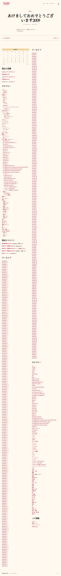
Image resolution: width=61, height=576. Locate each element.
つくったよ (4, 121)
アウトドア (4, 112)
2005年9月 (4, 551)
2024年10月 (4, 297)
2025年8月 (4, 281)
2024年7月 (4, 302)
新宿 (4, 206)
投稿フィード (35, 523)
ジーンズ (5, 129)
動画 (4, 191)
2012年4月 (4, 432)
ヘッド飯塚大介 (19, 248)
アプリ (5, 103)
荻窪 (4, 214)
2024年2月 (4, 310)
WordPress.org (35, 526)
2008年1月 (4, 505)
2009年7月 (4, 475)
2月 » (27, 64)
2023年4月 (4, 327)
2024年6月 (4, 304)
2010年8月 (4, 455)
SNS (47, 3)
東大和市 (4, 221)
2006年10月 (4, 529)
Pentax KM (5, 155)
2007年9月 (4, 511)
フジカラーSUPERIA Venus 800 (10, 190)
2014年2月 (4, 401)
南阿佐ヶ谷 (5, 203)
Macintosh (5, 105)
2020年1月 (4, 340)
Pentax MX (5, 157)
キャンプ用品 (6, 113)
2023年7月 (4, 322)
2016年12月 (4, 356)
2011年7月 (4, 439)
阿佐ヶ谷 (5, 216)
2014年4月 (4, 398)
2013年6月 (4, 409)
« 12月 (4, 64)
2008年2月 (4, 503)
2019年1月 (4, 341)
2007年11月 (4, 508)
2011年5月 (4, 440)
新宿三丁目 (5, 208)
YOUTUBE (6, 193)
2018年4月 (4, 350)
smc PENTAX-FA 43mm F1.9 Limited (10, 172)
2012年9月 (4, 424)
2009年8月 (4, 473)
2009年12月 (4, 468)
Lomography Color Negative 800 (10, 183)
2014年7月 (4, 393)
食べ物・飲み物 (5, 231)
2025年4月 (4, 287)
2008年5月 (4, 498)
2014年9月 (4, 389)
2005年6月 (4, 556)
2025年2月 (4, 290)
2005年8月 (4, 552)
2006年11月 (4, 528)
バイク (3, 126)
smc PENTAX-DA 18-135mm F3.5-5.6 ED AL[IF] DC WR (15, 167)
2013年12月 (4, 404)
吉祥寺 (4, 204)
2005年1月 (4, 564)
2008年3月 (4, 501)
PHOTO (51, 3)
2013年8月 (4, 406)
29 (19, 62)
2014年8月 (4, 391)
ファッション (5, 128)
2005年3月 (4, 561)
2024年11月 (4, 295)
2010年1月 (4, 467)
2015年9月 (4, 373)
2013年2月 (4, 416)
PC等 (3, 96)
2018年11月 (4, 345)
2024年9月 (4, 299)
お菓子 (4, 232)
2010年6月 (4, 458)
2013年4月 (4, 412)
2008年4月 (4, 500)
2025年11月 (4, 276)
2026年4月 (4, 267)
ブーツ (4, 131)
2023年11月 (4, 315)
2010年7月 (4, 457)
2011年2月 (4, 445)
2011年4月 (4, 442)
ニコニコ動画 (7, 195)
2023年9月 (4, 318)
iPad (4, 100)
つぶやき (4, 123)
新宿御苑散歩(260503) (6, 243)
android (4, 97)
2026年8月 (4, 261)
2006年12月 (4, 526)
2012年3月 (4, 434)
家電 (3, 196)
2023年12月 (4, 313)
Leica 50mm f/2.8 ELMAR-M (9, 142)
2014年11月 (4, 386)
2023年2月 (4, 330)
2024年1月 (4, 312)
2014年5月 (4, 396)
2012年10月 (4, 422)
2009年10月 (4, 472)
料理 (4, 235)
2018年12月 (4, 343)
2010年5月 (4, 460)
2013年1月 (4, 417)
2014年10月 (4, 388)
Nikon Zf (4, 150)
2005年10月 (4, 549)
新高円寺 (5, 209)
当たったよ (4, 198)
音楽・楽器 (4, 229)
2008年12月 (4, 486)
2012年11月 (4, 421)
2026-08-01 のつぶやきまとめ (8, 81)
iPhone (4, 102)
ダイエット (5, 136)
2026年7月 (4, 262)
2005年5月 (4, 557)
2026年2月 (4, 271)
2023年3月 (4, 328)
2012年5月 (4, 430)
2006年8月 (4, 533)
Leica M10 (5, 144)
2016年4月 (4, 365)
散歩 (3, 200)
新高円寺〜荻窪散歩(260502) (8, 246)
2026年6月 (4, 264)
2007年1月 (4, 524)
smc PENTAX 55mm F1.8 (8, 165)
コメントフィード (36, 525)
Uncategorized (4, 110)
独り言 (3, 222)
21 (15, 59)
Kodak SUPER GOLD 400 (9, 178)
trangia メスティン (8, 116)
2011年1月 (4, 447)
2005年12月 (4, 546)
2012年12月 (4, 419)
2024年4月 (4, 307)
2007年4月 (4, 519)
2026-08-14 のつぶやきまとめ (8, 72)
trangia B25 (6, 115)
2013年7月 (4, 407)
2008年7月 (4, 495)
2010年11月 (4, 450)
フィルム (5, 173)
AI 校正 (4, 92)
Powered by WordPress (13, 573)
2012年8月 (4, 425)
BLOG (44, 3)
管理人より (30, 11)
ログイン (34, 521)
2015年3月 (4, 379)
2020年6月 (4, 337)
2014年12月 (4, 384)
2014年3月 (4, 399)
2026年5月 (4, 266)
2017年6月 (4, 351)
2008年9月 (4, 491)
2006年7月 (4, 534)
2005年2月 (4, 562)
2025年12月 (4, 274)
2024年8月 (4, 300)
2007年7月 (4, 514)
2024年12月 (4, 294)
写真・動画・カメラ (6, 139)
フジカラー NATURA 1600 (10, 186)
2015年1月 (4, 383)
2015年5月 (4, 376)
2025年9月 (4, 279)
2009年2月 (4, 483)
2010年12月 (4, 449)
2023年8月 (4, 320)
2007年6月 (4, 516)
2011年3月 (4, 444)
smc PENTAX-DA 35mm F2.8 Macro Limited (12, 169)
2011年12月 (4, 435)
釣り (3, 227)
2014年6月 (4, 394)
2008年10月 (4, 490)
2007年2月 (4, 523)
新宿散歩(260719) (5, 74)
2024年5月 (4, 305)
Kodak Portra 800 (7, 177)
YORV (7, 573)
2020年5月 (4, 338)
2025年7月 (4, 282)
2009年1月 (4, 485)
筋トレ (4, 137)
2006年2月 (4, 542)
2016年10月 (4, 358)
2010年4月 (4, 462)
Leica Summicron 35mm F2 (8, 147)
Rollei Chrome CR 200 (8, 185)
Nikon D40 (5, 149)
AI (2, 89)
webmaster (28, 24)
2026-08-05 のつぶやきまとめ (8, 76)
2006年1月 (4, 544)
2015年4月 (4, 378)
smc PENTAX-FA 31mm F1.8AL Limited (11, 170)
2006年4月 (4, 539)
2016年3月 (4, 366)
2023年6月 (4, 323)
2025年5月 (4, 285)
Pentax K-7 (5, 154)
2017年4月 (4, 353)
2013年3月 (4, 414)
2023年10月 (4, 317)
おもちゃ (4, 120)
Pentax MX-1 (5, 159)
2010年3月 (4, 463)
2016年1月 (4, 369)
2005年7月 (4, 554)
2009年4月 (4, 480)
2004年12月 (4, 566)
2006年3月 (4, 541)
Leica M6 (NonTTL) (7, 145)
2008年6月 (4, 496)
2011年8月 (4, 437)
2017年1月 (4, 355)
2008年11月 (4, 488)
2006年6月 (4, 536)
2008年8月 (4, 493)
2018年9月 (4, 348)
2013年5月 (4, 411)
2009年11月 (4, 470)
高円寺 (4, 218)
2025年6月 (4, 284)
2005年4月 (4, 559)
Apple (4, 99)
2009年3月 (4, 481)
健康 (3, 134)
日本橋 (4, 211)
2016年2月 (4, 368)
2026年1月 (4, 272)
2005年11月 (4, 547)
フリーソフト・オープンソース (10, 107)
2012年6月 (4, 429)
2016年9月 (4, 360)
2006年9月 (4, 531)
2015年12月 (4, 371)
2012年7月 (4, 427)
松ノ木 (4, 213)
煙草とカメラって (6, 253)
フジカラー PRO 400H (9, 188)
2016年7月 (4, 363)
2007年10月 (4, 510)
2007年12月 (4, 506)
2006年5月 (4, 538)
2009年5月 (4, 478)
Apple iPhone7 (6, 140)
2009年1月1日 (35, 24)
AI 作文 (4, 91)
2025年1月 (4, 292)
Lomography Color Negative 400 (10, 182)
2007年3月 (4, 521)
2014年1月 (4, 402)
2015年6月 (4, 374)
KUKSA (3, 94)
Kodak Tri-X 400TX (8, 180)
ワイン (4, 234)
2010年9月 (4, 454)
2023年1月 (4, 332)
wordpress (6, 108)
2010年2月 (4, 465)
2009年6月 (4, 477)
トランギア (6, 118)
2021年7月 (4, 335)
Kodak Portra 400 (7, 175)
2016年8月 (4, 361)
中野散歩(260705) (5, 79)
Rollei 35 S (5, 164)
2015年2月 (4, 381)
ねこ (3, 124)
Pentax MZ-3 (5, 160)
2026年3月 (4, 269)
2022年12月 (4, 333)
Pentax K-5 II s (6, 152)
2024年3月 (4, 309)
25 (3, 62)
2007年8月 (4, 513)
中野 (4, 201)
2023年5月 (4, 325)
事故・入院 (4, 133)
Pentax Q (4, 162)
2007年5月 (4, 518)
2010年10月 (4, 452)
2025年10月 (4, 277)
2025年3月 (4, 289)
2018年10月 (4, 346)
